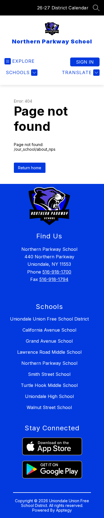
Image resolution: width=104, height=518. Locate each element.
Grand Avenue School (49, 341)
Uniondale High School (49, 396)
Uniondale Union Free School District (49, 319)
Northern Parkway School (49, 363)
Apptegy (64, 510)
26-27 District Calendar (63, 8)
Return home (29, 167)
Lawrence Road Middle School (49, 352)
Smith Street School (49, 374)
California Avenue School (49, 330)
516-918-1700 (56, 272)
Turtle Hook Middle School (49, 385)
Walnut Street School (49, 407)
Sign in (85, 62)
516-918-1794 (54, 279)
